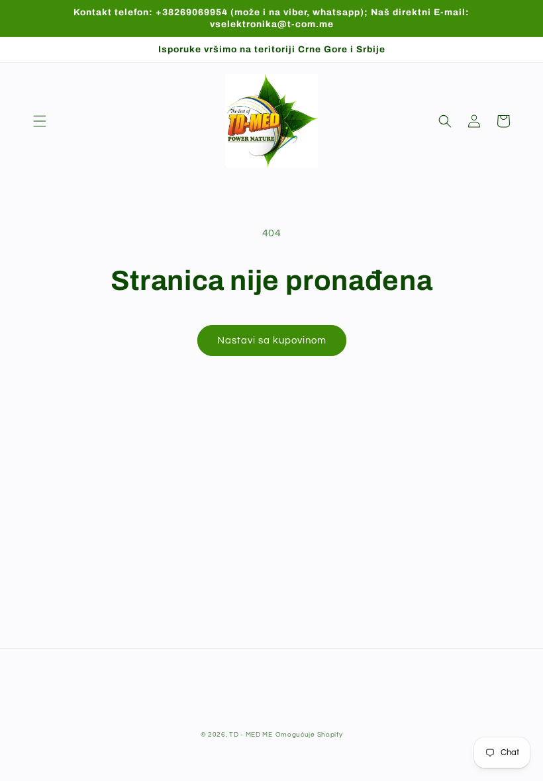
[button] (39, 121)
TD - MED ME (251, 734)
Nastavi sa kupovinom (271, 340)
